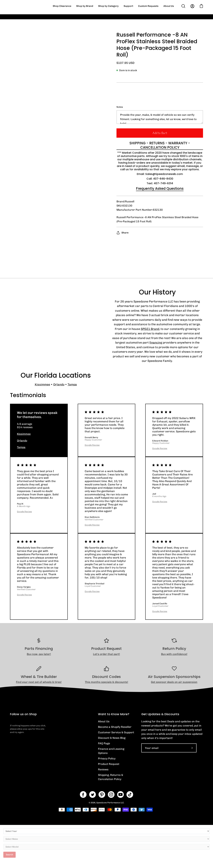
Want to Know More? (113, 714)
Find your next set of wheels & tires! (39, 682)
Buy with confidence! (174, 654)
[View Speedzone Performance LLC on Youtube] (120, 794)
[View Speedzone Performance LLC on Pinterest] (102, 794)
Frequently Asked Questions (160, 188)
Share (124, 232)
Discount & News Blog (111, 737)
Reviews (103, 769)
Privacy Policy (106, 758)
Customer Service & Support (116, 732)
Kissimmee (42, 384)
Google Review (92, 445)
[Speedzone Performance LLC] (31, 6)
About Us (103, 721)
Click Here (168, 19)
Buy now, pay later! (39, 654)
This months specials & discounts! (106, 682)
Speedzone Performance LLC (110, 802)
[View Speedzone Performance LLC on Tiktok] (129, 794)
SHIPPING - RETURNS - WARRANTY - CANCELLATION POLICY (159, 145)
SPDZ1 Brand (150, 329)
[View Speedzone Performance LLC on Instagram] (111, 794)
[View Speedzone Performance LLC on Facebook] (83, 794)
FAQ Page (104, 743)
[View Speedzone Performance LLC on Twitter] (92, 794)
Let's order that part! (106, 654)
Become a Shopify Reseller (114, 726)
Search (9, 854)
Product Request (108, 764)
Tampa (72, 384)
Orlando (58, 384)
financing (155, 342)
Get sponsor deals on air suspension (174, 682)
